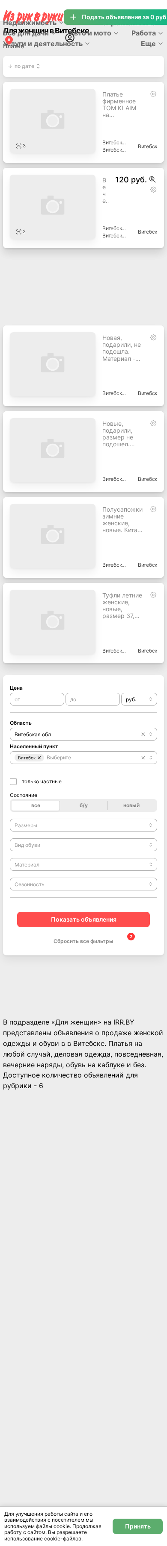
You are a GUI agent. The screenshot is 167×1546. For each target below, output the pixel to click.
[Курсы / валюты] (152, 179)
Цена (16, 688)
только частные (42, 781)
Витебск (147, 146)
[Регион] (9, 40)
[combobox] (139, 699)
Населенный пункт (34, 746)
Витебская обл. (114, 149)
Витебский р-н (114, 142)
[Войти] (70, 38)
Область (21, 723)
